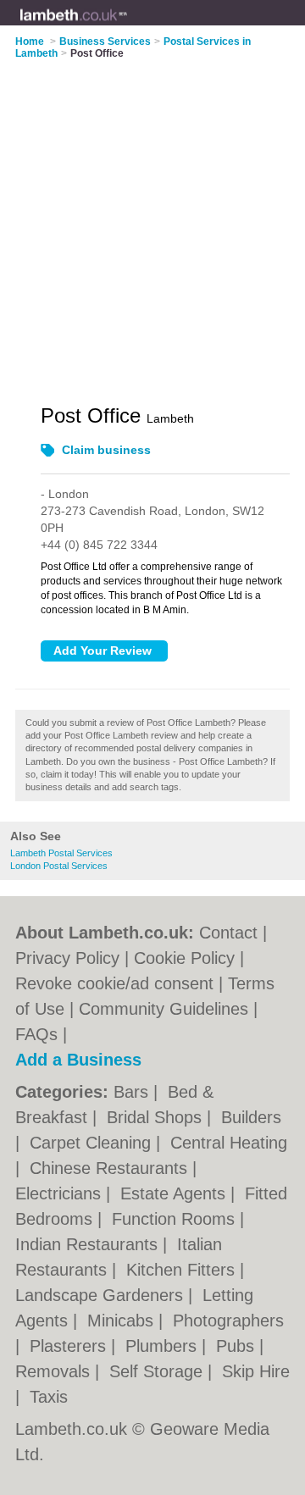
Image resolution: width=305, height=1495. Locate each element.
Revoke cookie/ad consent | (121, 983)
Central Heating (228, 1142)
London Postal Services (59, 866)
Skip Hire (256, 1371)
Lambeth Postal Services (61, 853)
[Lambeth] (128, 26)
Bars (133, 1091)
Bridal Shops (157, 1117)
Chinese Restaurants (111, 1168)
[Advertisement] (152, 221)
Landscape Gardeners (101, 1295)
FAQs (36, 1034)
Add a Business (78, 1059)
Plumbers (163, 1346)
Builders (251, 1117)
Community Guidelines (163, 1008)
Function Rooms (176, 1219)
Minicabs (122, 1320)
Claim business (106, 450)
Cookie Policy (184, 958)
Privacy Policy (67, 958)
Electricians (60, 1193)
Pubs (237, 1346)
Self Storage (158, 1371)
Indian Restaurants (89, 1244)
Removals (55, 1371)
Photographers (228, 1320)
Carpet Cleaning (93, 1142)
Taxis (49, 1396)
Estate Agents (175, 1193)
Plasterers (70, 1346)
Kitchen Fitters (183, 1269)
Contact (228, 932)
